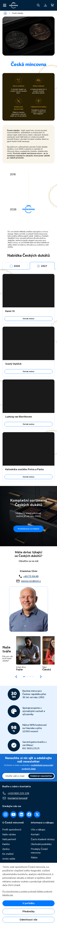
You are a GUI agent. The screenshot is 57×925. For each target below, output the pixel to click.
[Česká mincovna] (13, 5)
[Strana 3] (30, 676)
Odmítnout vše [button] (28, 919)
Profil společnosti (11, 829)
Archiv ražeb (8, 858)
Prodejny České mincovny (39, 850)
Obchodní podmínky (41, 844)
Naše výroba (9, 834)
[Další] (41, 677)
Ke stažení (7, 854)
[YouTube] (13, 814)
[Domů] (5, 13)
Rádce (34, 857)
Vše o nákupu (38, 829)
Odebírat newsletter (41, 776)
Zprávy (6, 849)
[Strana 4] (33, 676)
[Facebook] (29, 814)
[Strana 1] (24, 676)
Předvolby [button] (28, 911)
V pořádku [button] (28, 903)
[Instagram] (5, 814)
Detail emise (28, 318)
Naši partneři (9, 839)
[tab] (14, 265)
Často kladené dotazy (43, 839)
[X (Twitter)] (37, 814)
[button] (28, 653)
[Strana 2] (27, 676)
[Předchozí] (16, 677)
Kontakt (35, 834)
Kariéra (6, 844)
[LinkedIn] (21, 814)
